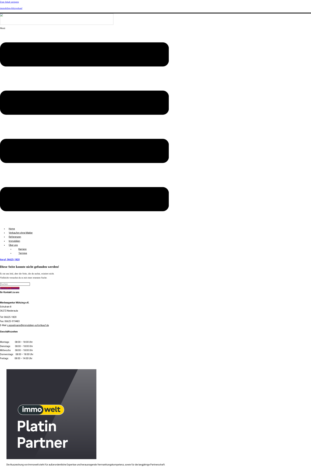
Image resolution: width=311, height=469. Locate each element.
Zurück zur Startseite (9, 288)
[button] (84, 125)
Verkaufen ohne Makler (21, 233)
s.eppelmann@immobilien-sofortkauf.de (28, 325)
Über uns (13, 245)
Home (12, 228)
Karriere (22, 249)
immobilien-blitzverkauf (11, 8)
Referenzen (15, 237)
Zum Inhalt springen (9, 2)
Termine (22, 253)
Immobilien (14, 241)
